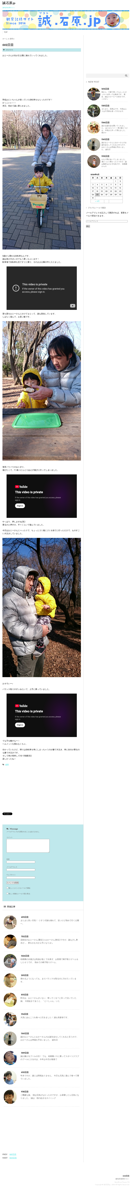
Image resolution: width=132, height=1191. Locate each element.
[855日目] (10, 1006)
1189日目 (25, 1053)
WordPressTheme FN (122, 1182)
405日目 (25, 917)
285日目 (25, 975)
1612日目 (105, 89)
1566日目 (106, 123)
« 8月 (97, 201)
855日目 (24, 995)
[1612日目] (93, 99)
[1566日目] (93, 133)
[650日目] (10, 1084)
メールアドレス (11, 867)
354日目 (24, 1014)
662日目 (126, 1176)
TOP (5, 32)
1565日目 (25, 1034)
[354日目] (10, 1025)
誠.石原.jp (8, 3)
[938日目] (10, 1103)
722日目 (25, 937)
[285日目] (10, 987)
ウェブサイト (11, 875)
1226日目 (25, 956)
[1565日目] (10, 1045)
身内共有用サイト (122, 1179)
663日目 (13, 1158)
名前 (8, 859)
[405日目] (10, 928)
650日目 (25, 1072)
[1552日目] (93, 167)
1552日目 (105, 156)
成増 (7, 765)
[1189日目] (10, 1064)
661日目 (13, 1155)
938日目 (25, 1092)
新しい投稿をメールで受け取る (19, 894)
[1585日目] (93, 116)
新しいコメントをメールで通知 (19, 888)
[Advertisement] (24, 78)
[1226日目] (10, 967)
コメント (9, 837)
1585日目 (105, 106)
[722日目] (10, 948)
